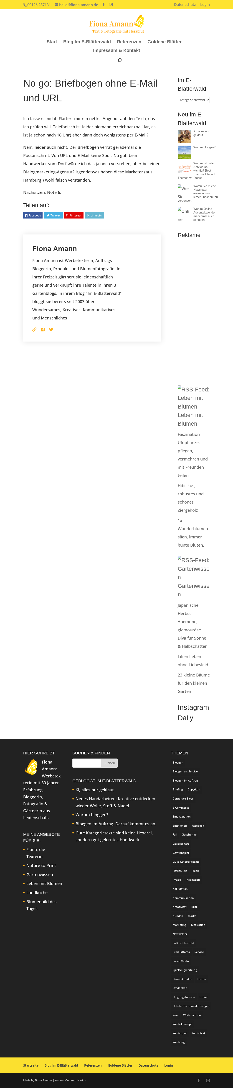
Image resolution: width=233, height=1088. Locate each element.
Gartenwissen (39, 874)
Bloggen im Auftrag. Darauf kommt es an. (116, 823)
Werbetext (198, 1033)
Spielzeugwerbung (185, 970)
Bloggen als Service (185, 771)
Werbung (179, 1042)
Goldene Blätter (164, 42)
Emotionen (180, 826)
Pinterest (75, 215)
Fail (175, 834)
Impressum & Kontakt (116, 51)
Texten (201, 979)
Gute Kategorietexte (186, 862)
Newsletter (180, 934)
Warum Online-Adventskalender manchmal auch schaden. (204, 214)
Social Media (181, 961)
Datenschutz (185, 5)
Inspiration (193, 880)
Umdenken (180, 988)
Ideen (195, 871)
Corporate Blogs (183, 798)
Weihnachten (192, 1015)
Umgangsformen (184, 997)
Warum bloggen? (204, 147)
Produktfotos (181, 952)
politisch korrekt (183, 943)
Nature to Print (41, 865)
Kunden (178, 916)
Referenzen (129, 42)
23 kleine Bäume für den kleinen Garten (194, 683)
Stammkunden (182, 979)
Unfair (204, 997)
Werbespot (180, 1033)
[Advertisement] (194, 310)
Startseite (30, 1065)
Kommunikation (183, 898)
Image (177, 880)
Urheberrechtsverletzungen (191, 1006)
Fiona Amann (54, 249)
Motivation (198, 925)
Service (199, 952)
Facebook (35, 215)
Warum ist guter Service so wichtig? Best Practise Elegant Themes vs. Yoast (196, 171)
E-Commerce (181, 808)
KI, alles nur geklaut (201, 133)
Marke (192, 916)
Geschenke (189, 834)
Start (52, 42)
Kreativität (180, 907)
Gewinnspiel (181, 853)
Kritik (194, 907)
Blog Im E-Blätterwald (87, 42)
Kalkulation (180, 889)
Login (205, 5)
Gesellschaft (181, 844)
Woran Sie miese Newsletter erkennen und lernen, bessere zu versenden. (198, 193)
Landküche (37, 892)
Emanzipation (182, 816)
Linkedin (96, 215)
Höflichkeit (180, 871)
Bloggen (178, 762)
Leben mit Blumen (44, 883)
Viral (175, 1015)
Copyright (194, 789)
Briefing (178, 789)
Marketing (179, 925)
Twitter (55, 215)
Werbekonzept (182, 1024)
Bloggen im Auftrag (185, 780)
